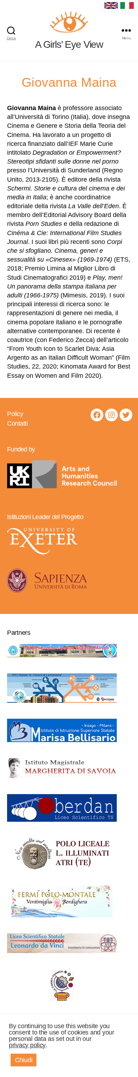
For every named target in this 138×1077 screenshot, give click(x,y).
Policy (15, 413)
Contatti (17, 423)
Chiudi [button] (23, 1060)
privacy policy (27, 1045)
